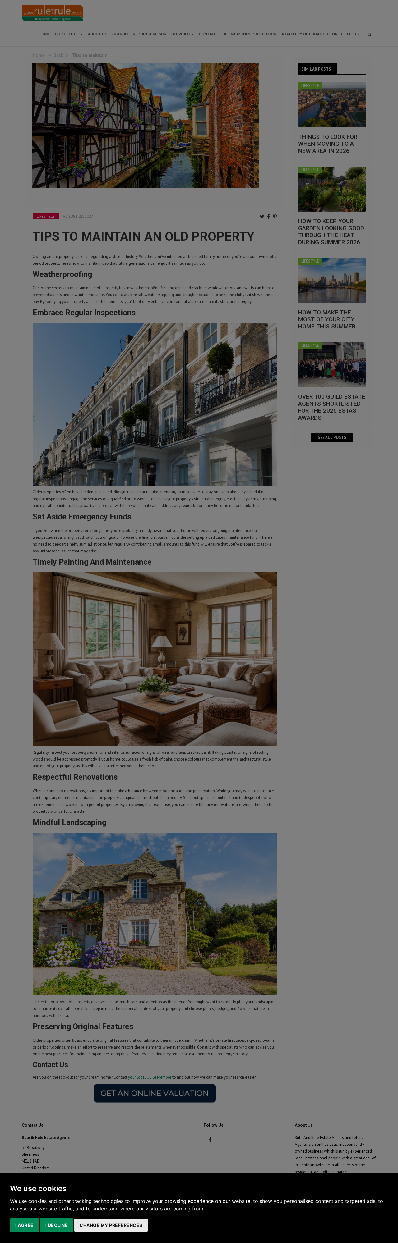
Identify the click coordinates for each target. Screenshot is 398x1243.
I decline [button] (56, 1225)
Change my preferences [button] (111, 1225)
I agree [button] (24, 1225)
